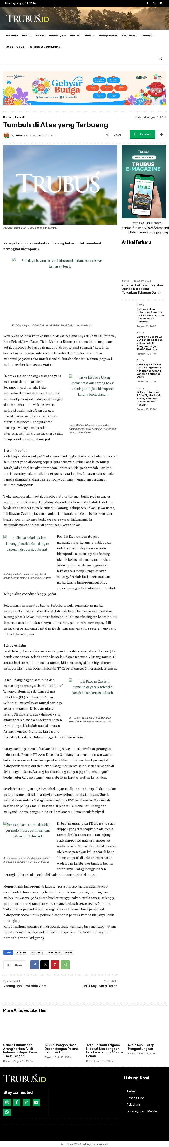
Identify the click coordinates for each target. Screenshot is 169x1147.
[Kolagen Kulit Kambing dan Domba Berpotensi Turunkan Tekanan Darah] (144, 261)
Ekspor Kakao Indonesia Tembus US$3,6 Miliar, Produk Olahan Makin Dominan (151, 315)
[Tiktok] (26, 1102)
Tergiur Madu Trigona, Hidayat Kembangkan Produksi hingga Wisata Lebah (104, 1050)
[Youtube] (161, 3)
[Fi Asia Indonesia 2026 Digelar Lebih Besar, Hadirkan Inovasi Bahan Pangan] (128, 393)
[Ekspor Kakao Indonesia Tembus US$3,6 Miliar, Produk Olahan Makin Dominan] (128, 310)
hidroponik (54, 952)
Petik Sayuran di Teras (99, 986)
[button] (160, 58)
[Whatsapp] (7, 1112)
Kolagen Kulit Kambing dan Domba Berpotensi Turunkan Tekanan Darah (142, 289)
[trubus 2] (7, 135)
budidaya (21, 952)
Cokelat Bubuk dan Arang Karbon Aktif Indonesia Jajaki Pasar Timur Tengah (20, 1050)
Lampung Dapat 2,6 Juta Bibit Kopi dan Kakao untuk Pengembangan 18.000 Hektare (150, 343)
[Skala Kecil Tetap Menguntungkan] (147, 1028)
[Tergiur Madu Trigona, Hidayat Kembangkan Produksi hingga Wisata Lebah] (105, 1028)
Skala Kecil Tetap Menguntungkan (141, 1047)
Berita (125, 281)
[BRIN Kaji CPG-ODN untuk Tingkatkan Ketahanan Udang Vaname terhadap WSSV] (128, 365)
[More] (161, 134)
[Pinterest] (55, 964)
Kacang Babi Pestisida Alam (24, 986)
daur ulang (37, 952)
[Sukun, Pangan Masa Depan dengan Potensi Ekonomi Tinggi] (64, 1028)
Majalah (20, 117)
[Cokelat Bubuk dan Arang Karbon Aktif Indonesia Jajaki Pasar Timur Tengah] (22, 1028)
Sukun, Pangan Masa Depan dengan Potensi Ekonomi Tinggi (62, 1048)
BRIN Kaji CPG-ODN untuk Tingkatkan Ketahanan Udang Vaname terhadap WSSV (149, 371)
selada (68, 952)
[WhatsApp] (65, 964)
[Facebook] (147, 3)
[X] (44, 964)
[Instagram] (154, 3)
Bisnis (7, 117)
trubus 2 (22, 135)
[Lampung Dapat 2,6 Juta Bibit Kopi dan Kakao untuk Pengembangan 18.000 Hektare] (128, 337)
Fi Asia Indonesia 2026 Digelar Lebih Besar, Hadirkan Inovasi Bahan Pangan (149, 398)
